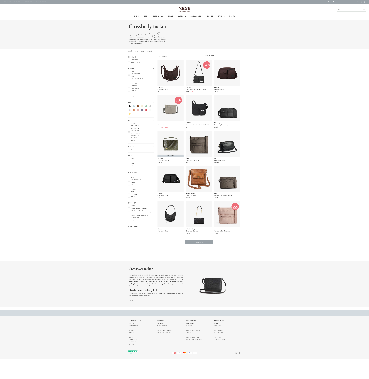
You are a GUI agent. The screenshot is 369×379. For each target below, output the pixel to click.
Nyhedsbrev (190, 323)
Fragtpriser (161, 328)
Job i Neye (132, 337)
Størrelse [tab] (133, 147)
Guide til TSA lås (191, 332)
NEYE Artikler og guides (194, 339)
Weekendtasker (219, 332)
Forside (130, 51)
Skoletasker (218, 337)
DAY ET (178, 279)
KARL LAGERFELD (141, 284)
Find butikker (133, 325)
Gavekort (132, 330)
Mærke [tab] (131, 68)
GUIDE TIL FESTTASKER (192, 328)
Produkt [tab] (132, 57)
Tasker (143, 51)
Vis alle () (199, 242)
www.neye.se (133, 339)
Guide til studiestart (192, 337)
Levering (160, 323)
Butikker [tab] (132, 203)
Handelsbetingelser (164, 332)
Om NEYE (131, 332)
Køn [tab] (130, 156)
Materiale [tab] (132, 172)
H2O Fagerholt (171, 281)
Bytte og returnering (164, 330)
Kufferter (217, 328)
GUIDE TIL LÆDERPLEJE (192, 335)
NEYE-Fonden (7, 2)
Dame (137, 51)
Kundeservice (27, 2)
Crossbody (150, 51)
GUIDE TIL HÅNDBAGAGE (193, 330)
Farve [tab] (131, 102)
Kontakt (131, 323)
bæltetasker (150, 41)
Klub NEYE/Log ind (40, 2)
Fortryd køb (133, 342)
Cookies (131, 344)
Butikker (17, 2)
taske (148, 293)
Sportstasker (218, 335)
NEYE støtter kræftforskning (139, 335)
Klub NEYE (189, 325)
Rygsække (217, 325)
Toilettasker (218, 330)
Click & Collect (162, 325)
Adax (146, 281)
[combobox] (222, 55)
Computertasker (219, 339)
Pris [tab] (130, 121)
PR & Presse (132, 328)
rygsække (141, 41)
